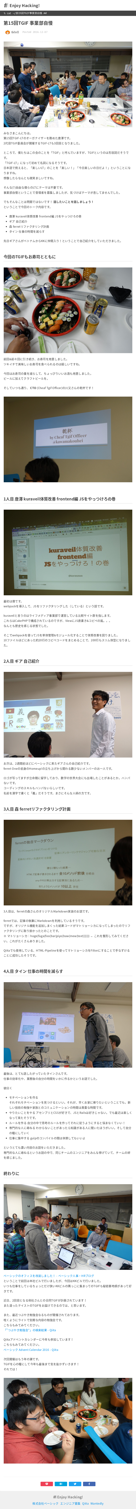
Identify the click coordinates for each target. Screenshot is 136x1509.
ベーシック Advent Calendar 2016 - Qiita (31, 1349)
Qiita (85, 1503)
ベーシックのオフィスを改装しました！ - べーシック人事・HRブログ (49, 1276)
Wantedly (97, 1503)
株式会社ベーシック (45, 1503)
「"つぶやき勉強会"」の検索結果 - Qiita (30, 1330)
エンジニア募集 (70, 1503)
